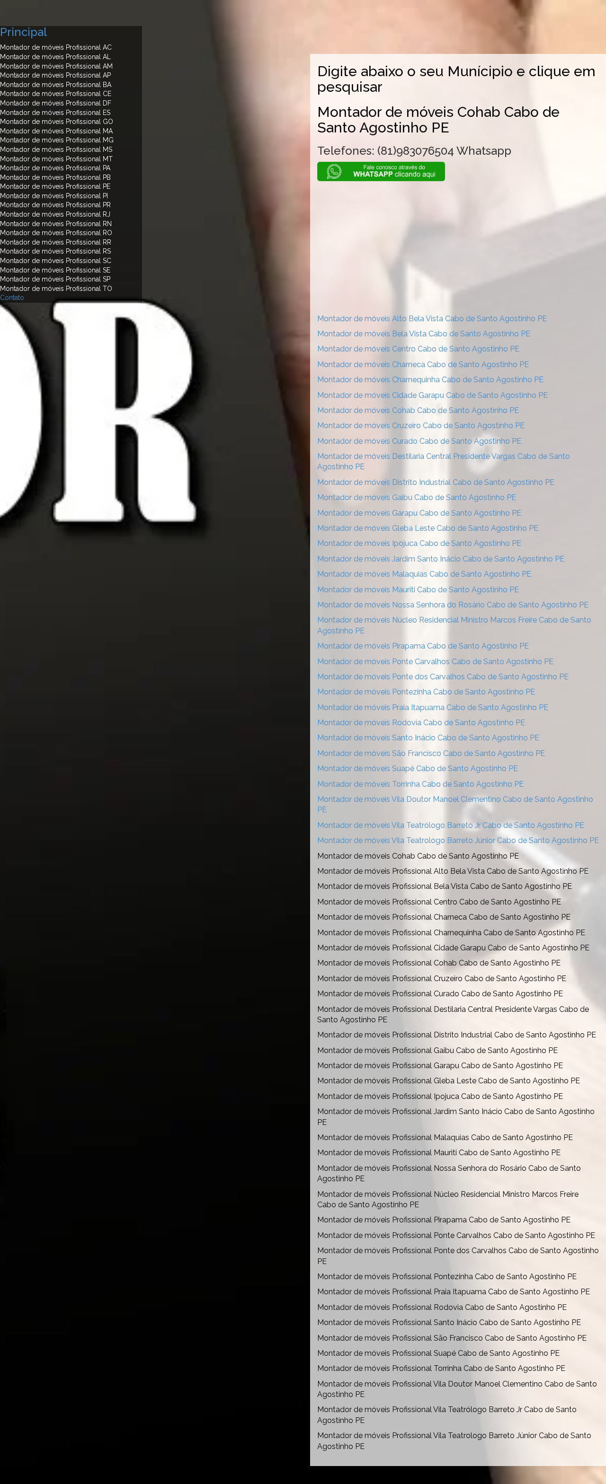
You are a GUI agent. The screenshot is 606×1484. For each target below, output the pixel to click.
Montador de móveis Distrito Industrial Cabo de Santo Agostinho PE (435, 482)
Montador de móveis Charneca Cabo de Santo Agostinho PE (423, 364)
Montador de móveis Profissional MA (56, 131)
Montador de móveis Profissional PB (55, 177)
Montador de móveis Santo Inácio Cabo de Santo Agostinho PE (428, 737)
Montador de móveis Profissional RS (55, 251)
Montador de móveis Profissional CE (55, 93)
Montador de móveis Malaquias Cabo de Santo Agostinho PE (424, 574)
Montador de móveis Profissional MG (57, 140)
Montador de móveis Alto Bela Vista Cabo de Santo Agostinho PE (432, 318)
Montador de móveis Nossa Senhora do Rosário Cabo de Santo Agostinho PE (452, 604)
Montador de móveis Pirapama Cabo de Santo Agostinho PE (423, 645)
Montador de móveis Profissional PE (55, 186)
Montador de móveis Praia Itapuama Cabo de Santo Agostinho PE (432, 707)
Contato (12, 297)
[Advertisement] (458, 247)
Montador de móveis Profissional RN (56, 224)
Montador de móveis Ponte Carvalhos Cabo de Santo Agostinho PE (435, 661)
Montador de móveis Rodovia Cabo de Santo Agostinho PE (421, 722)
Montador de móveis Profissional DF (55, 103)
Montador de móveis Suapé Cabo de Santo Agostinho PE (417, 768)
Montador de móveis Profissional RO (56, 233)
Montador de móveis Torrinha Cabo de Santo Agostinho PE (420, 784)
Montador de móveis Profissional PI (54, 196)
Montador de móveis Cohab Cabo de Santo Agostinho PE (418, 410)
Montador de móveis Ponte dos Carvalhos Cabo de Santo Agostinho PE (443, 676)
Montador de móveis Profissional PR (55, 205)
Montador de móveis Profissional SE (55, 270)
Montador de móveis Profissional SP (55, 279)
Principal (23, 32)
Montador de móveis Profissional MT (56, 159)
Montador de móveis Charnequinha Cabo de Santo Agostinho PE (430, 379)
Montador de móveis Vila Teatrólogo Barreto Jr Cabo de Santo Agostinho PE (450, 825)
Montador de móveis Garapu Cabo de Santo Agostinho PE (419, 513)
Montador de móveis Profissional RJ (55, 214)
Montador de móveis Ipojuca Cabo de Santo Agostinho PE (419, 543)
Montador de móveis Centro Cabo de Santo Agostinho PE (418, 348)
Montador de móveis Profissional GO (56, 121)
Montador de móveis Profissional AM (56, 66)
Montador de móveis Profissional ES (55, 112)
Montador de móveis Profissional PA (55, 168)
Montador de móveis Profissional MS (56, 149)
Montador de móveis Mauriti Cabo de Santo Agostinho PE (418, 589)
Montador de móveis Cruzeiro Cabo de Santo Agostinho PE (421, 425)
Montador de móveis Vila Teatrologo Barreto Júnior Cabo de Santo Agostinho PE (458, 840)
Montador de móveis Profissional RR (55, 242)
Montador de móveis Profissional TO (56, 288)
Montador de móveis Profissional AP (55, 75)
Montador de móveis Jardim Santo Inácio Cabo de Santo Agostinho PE (440, 558)
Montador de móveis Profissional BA (55, 84)
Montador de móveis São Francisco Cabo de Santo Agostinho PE (431, 753)
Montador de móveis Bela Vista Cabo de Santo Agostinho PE (423, 333)
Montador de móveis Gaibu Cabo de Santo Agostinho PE (416, 497)
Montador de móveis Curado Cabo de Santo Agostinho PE (419, 441)
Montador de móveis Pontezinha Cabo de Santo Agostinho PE (426, 691)
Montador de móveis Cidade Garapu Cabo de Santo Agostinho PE (432, 395)
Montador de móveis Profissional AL (55, 57)
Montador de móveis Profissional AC (56, 47)
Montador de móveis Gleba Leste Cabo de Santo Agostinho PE (427, 528)
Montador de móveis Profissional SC (55, 260)
